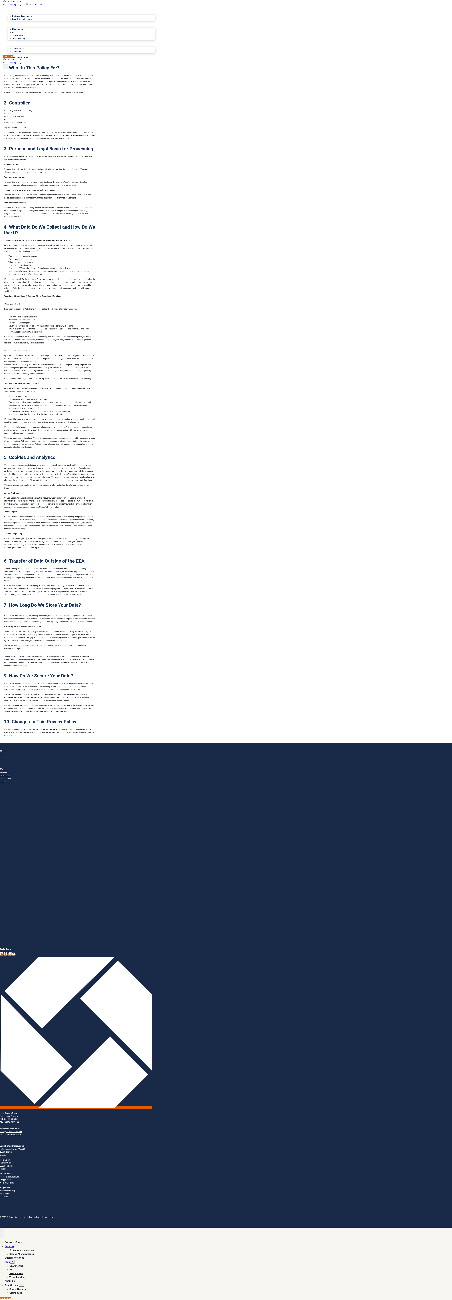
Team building (18, 39)
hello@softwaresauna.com (11, 1132)
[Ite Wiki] (76, 1107)
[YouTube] (14, 954)
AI (13, 32)
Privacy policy (33, 1217)
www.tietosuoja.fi (21, 665)
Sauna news (17, 35)
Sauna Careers (19, 48)
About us (13, 42)
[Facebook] (5, 954)
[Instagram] (10, 954)
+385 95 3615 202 (10, 1119)
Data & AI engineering (22, 19)
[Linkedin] (1, 954)
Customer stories (17, 22)
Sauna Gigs (17, 51)
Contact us (8, 57)
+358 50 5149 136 (11, 1122)
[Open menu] (5, 66)
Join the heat (12, 1285)
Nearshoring (17, 29)
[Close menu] (2, 1233)
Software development (22, 16)
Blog (7, 1262)
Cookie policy (47, 1217)
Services (9, 1246)
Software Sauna (16, 9)
